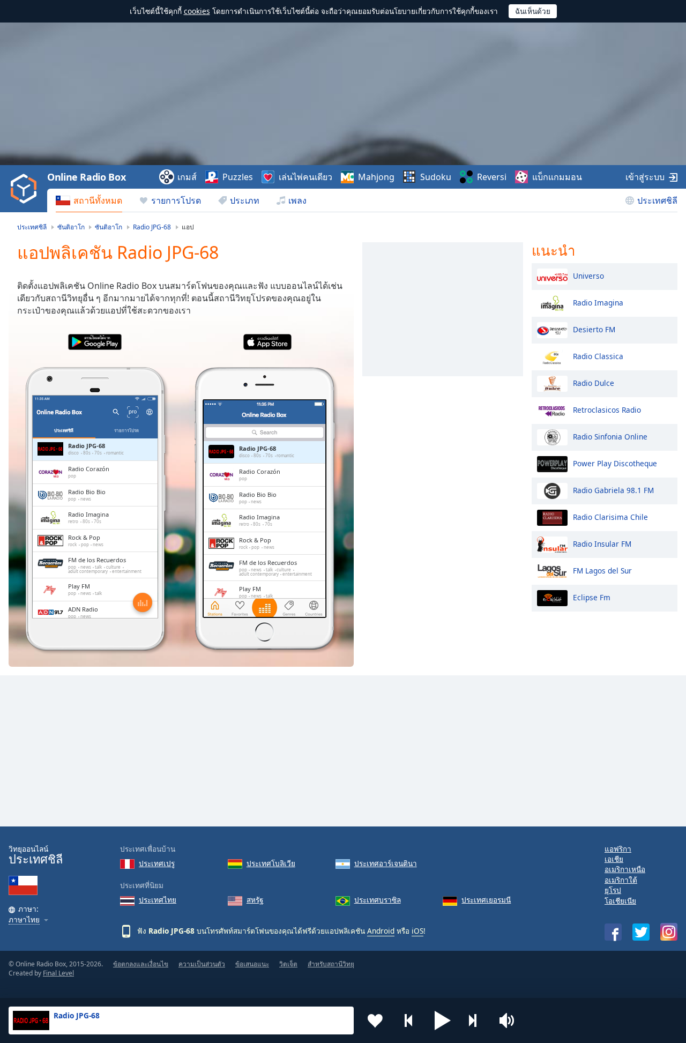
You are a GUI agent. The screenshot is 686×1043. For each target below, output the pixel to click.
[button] (443, 1020)
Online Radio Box (86, 176)
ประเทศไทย (157, 900)
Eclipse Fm (591, 597)
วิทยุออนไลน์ (36, 855)
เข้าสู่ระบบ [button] (645, 177)
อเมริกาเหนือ (625, 869)
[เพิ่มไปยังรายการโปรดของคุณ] (375, 1020)
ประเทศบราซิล (377, 900)
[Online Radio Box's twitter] (641, 932)
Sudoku (435, 177)
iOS (417, 931)
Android (380, 931)
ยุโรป (613, 890)
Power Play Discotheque (615, 463)
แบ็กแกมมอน (557, 177)
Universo (588, 275)
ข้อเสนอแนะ (252, 963)
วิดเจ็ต (288, 963)
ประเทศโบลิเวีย (271, 863)
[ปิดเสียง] (510, 1020)
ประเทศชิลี (657, 200)
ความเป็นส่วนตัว (201, 963)
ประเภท (244, 200)
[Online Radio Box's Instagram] (668, 932)
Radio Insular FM (602, 543)
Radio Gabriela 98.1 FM (613, 490)
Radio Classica (598, 356)
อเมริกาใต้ (621, 880)
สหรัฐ (255, 900)
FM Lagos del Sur (602, 570)
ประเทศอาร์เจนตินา (385, 863)
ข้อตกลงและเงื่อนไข (140, 963)
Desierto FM (594, 329)
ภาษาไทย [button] (24, 920)
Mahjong (376, 177)
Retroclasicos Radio (607, 409)
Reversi (491, 177)
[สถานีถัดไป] (476, 1020)
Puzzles (237, 177)
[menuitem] (89, 200)
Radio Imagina (598, 302)
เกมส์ (187, 177)
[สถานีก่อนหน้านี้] (409, 1020)
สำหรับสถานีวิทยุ (331, 963)
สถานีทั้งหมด (97, 200)
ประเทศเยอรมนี (486, 900)
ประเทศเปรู (157, 863)
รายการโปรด (176, 200)
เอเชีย (614, 859)
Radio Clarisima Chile (610, 516)
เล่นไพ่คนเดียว (305, 177)
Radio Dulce (593, 382)
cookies (197, 11)
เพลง (297, 200)
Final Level (58, 973)
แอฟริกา (618, 849)
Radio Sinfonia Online (610, 436)
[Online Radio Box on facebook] (613, 932)
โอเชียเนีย (620, 901)
